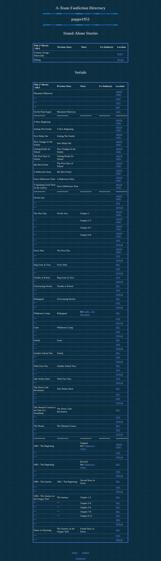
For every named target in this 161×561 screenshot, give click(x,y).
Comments (80, 558)
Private (120, 60)
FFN (118, 203)
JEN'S (120, 54)
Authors (85, 552)
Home (74, 552)
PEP (118, 107)
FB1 (118, 265)
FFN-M (119, 207)
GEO (118, 99)
